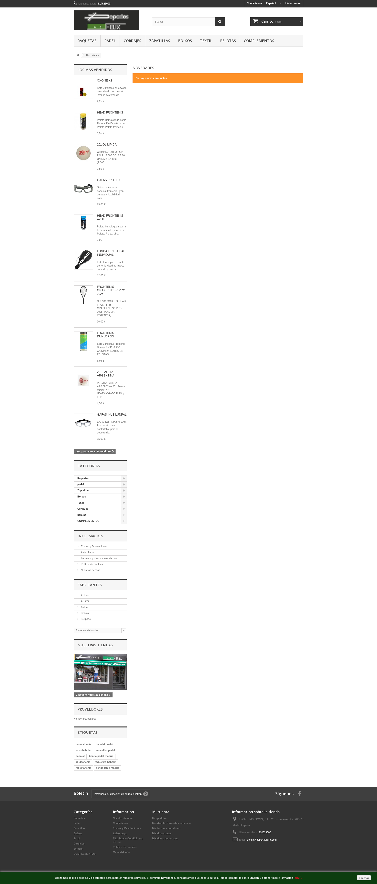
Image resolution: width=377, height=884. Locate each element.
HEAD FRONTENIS (110, 112)
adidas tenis (83, 761)
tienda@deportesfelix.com (262, 839)
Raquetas (87, 40)
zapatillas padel (105, 750)
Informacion (90, 536)
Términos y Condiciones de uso (98, 558)
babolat (80, 756)
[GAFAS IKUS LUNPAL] (83, 423)
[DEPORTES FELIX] (110, 20)
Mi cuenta (160, 811)
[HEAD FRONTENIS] (83, 121)
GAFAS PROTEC (108, 180)
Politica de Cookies (91, 564)
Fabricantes (90, 585)
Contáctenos (254, 3)
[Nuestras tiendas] (100, 672)
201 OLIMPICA (107, 144)
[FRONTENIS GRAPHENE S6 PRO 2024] (83, 295)
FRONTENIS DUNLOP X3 (105, 334)
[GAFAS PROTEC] (83, 188)
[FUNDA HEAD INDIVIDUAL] (83, 259)
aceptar (364, 877)
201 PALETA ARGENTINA (105, 373)
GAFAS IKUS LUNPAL (111, 414)
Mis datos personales (165, 838)
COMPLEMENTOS (259, 40)
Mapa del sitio (121, 852)
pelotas (228, 40)
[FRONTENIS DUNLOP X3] (83, 341)
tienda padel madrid (101, 756)
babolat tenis (83, 744)
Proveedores (90, 709)
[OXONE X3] (83, 89)
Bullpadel (85, 618)
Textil (206, 40)
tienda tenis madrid (107, 767)
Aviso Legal (87, 552)
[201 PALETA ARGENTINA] (83, 380)
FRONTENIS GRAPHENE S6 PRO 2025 (111, 290)
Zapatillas (159, 40)
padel (110, 40)
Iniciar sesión (293, 3)
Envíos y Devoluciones (93, 546)
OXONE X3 (104, 80)
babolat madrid (105, 744)
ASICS (84, 601)
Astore (84, 607)
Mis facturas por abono (166, 828)
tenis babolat (83, 750)
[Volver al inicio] (77, 55)
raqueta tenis (83, 767)
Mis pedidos (159, 818)
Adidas (84, 595)
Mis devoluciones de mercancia (171, 823)
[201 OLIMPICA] (83, 153)
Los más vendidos (95, 69)
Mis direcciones (161, 833)
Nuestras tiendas (90, 570)
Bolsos (185, 40)
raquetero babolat (105, 761)
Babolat (85, 613)
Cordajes (132, 40)
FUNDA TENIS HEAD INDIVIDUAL (111, 252)
